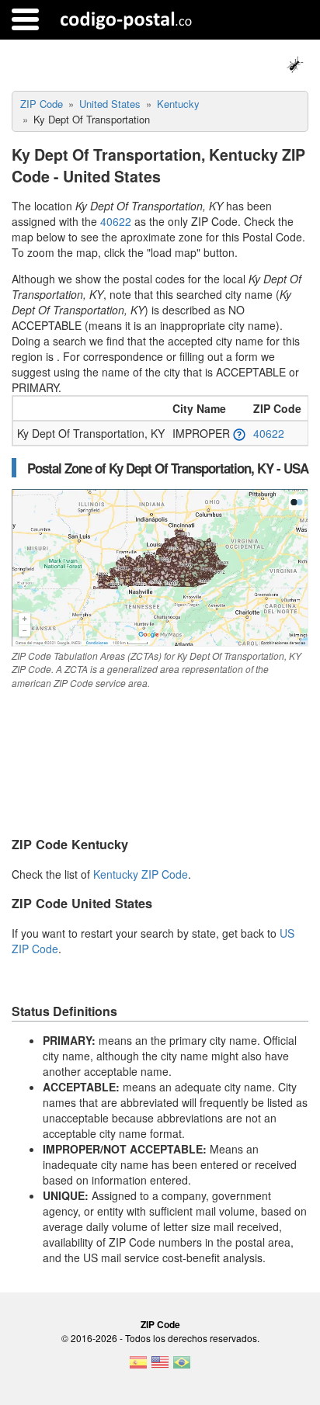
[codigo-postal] (126, 19)
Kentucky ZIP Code (140, 874)
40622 (115, 221)
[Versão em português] (182, 1367)
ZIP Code (160, 1324)
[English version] (160, 1367)
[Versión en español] (138, 1367)
